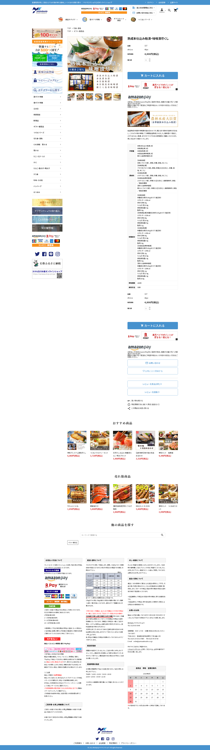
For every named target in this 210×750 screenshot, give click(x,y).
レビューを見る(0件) (151, 384)
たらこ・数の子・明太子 (42, 168)
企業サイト (174, 2)
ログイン (150, 2)
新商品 (36, 120)
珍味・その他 (38, 180)
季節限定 (37, 114)
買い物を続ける (135, 400)
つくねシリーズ (144, 19)
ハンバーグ (37, 186)
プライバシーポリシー (129, 743)
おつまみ (37, 192)
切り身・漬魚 (38, 138)
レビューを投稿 (151, 392)
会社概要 (102, 743)
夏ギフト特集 (95, 19)
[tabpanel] (95, 64)
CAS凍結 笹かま (40, 144)
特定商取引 (113, 743)
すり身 (36, 174)
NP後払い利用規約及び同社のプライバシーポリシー (60, 683)
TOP (69, 28)
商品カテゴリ (70, 19)
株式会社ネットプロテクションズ (68, 678)
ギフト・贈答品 (79, 31)
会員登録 (161, 2)
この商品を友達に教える (138, 408)
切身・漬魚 (77, 28)
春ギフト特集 (38, 102)
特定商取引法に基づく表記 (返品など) (143, 404)
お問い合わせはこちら (142, 12)
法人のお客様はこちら (142, 7)
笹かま (36, 150)
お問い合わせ (152, 362)
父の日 (36, 108)
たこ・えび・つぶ (39, 156)
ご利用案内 (78, 743)
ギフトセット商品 (119, 19)
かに (35, 162)
